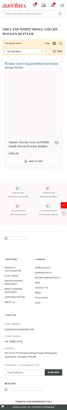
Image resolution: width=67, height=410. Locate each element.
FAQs (37, 283)
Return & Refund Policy (47, 278)
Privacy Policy (42, 267)
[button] (33, 161)
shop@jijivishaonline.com (19, 329)
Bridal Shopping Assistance (13, 290)
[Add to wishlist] (57, 143)
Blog (37, 303)
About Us (10, 302)
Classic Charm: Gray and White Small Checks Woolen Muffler (29, 144)
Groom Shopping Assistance (14, 282)
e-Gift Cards (11, 276)
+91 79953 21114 (13, 341)
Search (60, 14)
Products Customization (13, 269)
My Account (41, 298)
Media (38, 293)
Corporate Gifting (15, 297)
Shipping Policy (43, 273)
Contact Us (41, 288)
